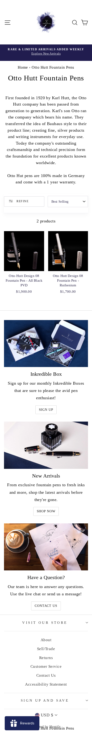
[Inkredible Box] (46, 343)
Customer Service (46, 666)
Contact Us (46, 606)
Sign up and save (45, 700)
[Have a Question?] (46, 546)
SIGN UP (46, 409)
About (46, 640)
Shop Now (46, 511)
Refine (22, 201)
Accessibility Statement (46, 684)
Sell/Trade (46, 649)
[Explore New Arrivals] (46, 52)
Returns (46, 658)
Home (23, 67)
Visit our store (44, 622)
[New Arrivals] (46, 445)
